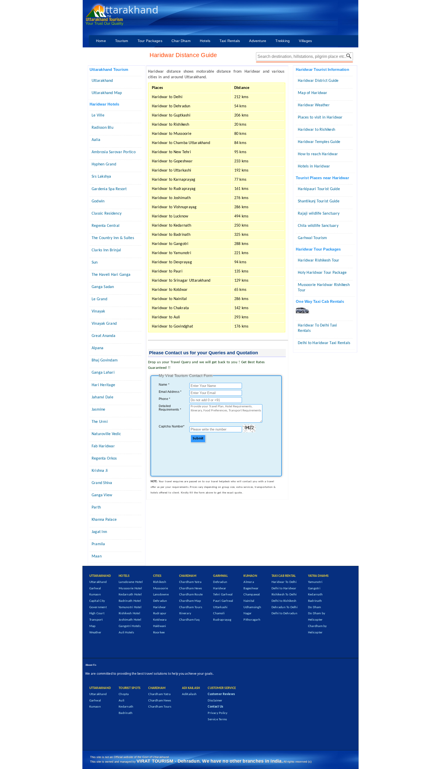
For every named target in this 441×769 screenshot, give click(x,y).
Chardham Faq (189, 619)
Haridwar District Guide (318, 81)
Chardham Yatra (190, 582)
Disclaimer (215, 700)
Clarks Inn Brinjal (106, 250)
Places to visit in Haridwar (320, 117)
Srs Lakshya (101, 177)
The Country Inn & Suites (113, 238)
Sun (95, 262)
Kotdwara (160, 619)
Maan (97, 556)
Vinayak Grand (104, 324)
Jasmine (98, 410)
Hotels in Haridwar (314, 166)
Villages (305, 41)
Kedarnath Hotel (130, 594)
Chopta (124, 694)
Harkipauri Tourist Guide (319, 189)
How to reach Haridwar (318, 154)
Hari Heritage (103, 385)
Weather (95, 632)
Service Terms (217, 719)
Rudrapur (160, 613)
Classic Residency (106, 214)
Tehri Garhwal (222, 594)
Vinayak (98, 311)
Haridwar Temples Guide (319, 142)
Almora (248, 582)
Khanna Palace (104, 520)
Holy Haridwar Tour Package (322, 273)
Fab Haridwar (103, 446)
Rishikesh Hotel (129, 613)
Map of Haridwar (312, 93)
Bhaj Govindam (105, 360)
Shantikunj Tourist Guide (318, 201)
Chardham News (190, 588)
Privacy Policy (217, 713)
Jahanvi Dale (102, 397)
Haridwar (159, 607)
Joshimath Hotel (130, 619)
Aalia (96, 140)
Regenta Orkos (104, 459)
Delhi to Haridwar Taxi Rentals (324, 343)
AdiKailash (189, 694)
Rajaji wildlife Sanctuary (318, 214)
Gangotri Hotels (130, 626)
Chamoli (219, 613)
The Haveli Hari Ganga (111, 275)
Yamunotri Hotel (130, 607)
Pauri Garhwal (223, 601)
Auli (121, 700)
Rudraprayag (222, 619)
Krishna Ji (100, 471)
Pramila (98, 544)
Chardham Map (190, 601)
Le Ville (98, 115)
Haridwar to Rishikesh (316, 130)
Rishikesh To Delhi (284, 594)
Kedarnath (315, 594)
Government (98, 607)
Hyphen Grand (104, 164)
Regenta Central (106, 226)
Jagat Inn (99, 532)
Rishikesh (159, 582)
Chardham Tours (190, 607)
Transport (96, 619)
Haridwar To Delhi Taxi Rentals (317, 328)
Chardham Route (191, 594)
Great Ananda (103, 336)
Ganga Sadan (103, 287)
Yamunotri (315, 582)
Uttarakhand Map (107, 93)
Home (101, 41)
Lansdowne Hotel (131, 582)
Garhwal (95, 588)
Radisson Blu (102, 128)
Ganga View (102, 495)
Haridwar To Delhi (284, 582)
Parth (96, 507)
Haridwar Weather (314, 105)
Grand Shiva (102, 483)
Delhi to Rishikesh (284, 601)
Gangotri (314, 588)
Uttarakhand (102, 81)
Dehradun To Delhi (285, 607)
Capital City (97, 601)
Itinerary (185, 613)
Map (92, 626)
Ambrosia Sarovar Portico (114, 152)
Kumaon (95, 594)
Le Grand (99, 299)
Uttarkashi (220, 607)
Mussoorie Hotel (130, 588)
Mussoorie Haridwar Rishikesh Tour (324, 287)
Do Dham (314, 607)
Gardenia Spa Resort (109, 189)
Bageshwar (251, 588)
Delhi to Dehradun (284, 613)
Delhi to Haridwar (284, 588)
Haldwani (159, 626)
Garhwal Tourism (312, 238)
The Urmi (100, 422)
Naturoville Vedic (106, 434)
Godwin (98, 201)
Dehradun (160, 601)
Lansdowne (161, 594)
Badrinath (315, 601)
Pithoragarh (251, 619)
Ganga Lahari (103, 373)
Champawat (251, 594)
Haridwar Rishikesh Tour (318, 260)
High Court (96, 613)
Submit (198, 438)
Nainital (248, 601)
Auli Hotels (126, 632)
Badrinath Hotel (130, 601)
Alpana (97, 348)
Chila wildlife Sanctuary (318, 226)
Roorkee (159, 632)
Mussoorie (160, 588)
